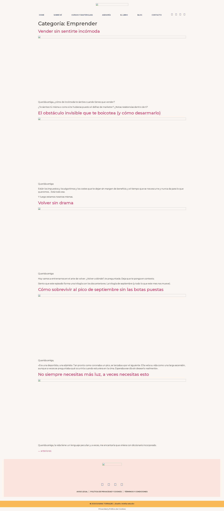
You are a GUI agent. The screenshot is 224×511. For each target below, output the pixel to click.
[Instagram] (172, 14)
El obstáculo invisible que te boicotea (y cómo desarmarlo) (99, 112)
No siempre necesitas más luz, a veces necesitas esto (93, 374)
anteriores (44, 451)
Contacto (157, 15)
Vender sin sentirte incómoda (69, 31)
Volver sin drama (55, 202)
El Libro (124, 15)
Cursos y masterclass (82, 15)
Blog (139, 15)
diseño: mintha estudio (124, 504)
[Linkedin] (184, 14)
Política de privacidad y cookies (106, 492)
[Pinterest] (180, 14)
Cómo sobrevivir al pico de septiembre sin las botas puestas (100, 289)
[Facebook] (176, 14)
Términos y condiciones (136, 492)
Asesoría (106, 15)
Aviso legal (82, 492)
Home (41, 15)
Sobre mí (58, 15)
